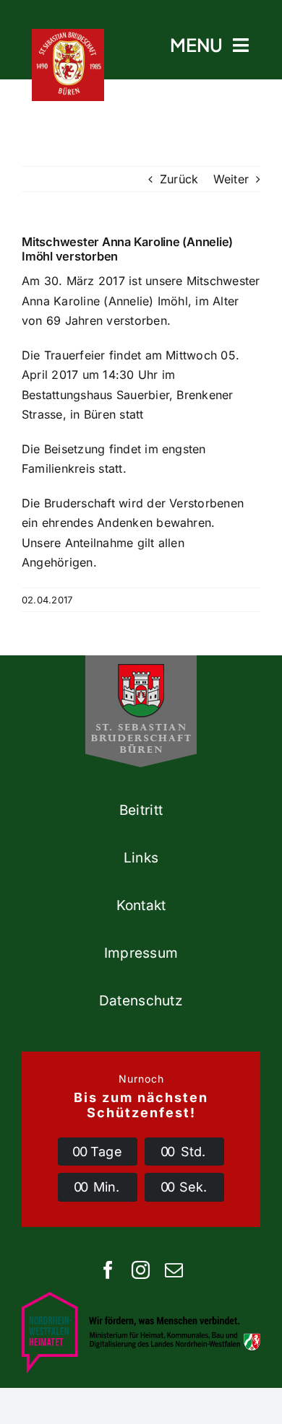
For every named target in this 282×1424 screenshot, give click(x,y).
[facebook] (108, 1270)
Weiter (231, 179)
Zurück (179, 179)
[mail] (174, 1270)
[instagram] (141, 1270)
